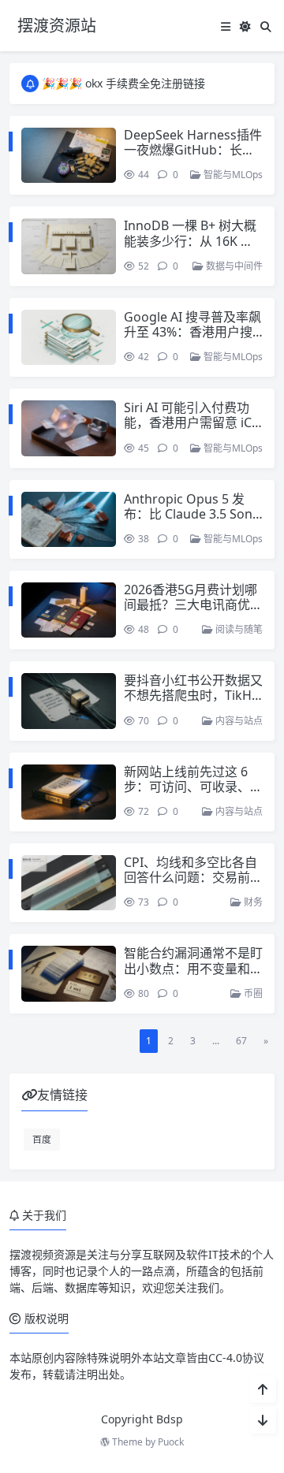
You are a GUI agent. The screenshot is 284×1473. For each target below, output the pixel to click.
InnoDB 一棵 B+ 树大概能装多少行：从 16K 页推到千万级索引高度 (190, 240)
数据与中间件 (233, 266)
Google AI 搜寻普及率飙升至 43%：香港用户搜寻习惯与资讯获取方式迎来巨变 (193, 339)
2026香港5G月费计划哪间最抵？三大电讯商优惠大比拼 (193, 604)
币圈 (252, 993)
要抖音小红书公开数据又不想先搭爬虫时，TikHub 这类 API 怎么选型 (193, 695)
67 (241, 1040)
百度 (41, 1139)
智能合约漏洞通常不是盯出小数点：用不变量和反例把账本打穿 (193, 967)
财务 (252, 902)
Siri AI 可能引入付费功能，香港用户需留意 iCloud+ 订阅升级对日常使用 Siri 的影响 (193, 430)
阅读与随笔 (238, 629)
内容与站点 (238, 720)
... (215, 1040)
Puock (171, 1442)
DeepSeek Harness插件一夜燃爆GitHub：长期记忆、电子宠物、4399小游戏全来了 (193, 157)
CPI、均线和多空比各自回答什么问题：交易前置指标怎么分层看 (193, 877)
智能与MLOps (232, 174)
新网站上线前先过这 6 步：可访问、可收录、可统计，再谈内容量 (193, 786)
